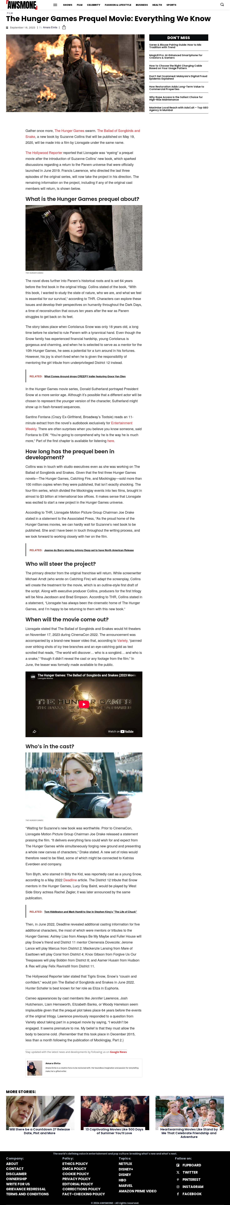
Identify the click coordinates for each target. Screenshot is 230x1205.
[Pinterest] (178, 1180)
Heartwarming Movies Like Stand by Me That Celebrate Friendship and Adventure (189, 1133)
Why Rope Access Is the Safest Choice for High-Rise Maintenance (176, 98)
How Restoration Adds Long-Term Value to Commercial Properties (176, 88)
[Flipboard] (178, 1165)
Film (10, 13)
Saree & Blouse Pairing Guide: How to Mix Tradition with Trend (175, 46)
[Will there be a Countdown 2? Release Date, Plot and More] (40, 1113)
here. (111, 440)
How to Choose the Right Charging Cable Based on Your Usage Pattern (175, 67)
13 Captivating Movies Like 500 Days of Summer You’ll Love (114, 1131)
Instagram (193, 1187)
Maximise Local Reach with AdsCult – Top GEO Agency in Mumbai (178, 109)
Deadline (70, 879)
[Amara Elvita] (34, 1068)
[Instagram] (178, 1187)
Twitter (190, 1172)
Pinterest (192, 1180)
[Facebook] (178, 1194)
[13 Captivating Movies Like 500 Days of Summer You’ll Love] (115, 1113)
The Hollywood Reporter (44, 152)
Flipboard (192, 1165)
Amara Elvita (50, 27)
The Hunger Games (69, 130)
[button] (222, 4)
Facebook (192, 1194)
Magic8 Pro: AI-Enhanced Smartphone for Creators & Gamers (175, 56)
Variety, (123, 640)
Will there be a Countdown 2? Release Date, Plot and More (39, 1131)
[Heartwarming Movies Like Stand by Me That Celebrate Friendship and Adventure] (190, 1113)
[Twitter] (178, 1172)
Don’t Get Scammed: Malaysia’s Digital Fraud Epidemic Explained (178, 77)
